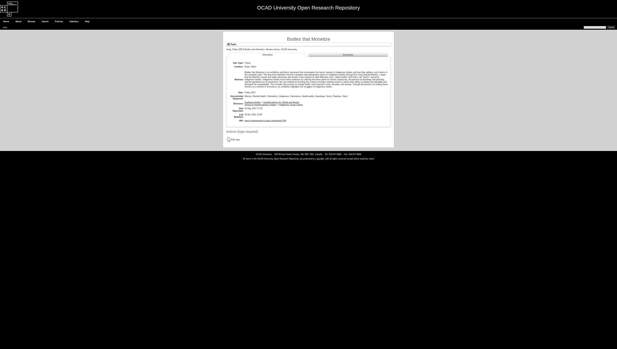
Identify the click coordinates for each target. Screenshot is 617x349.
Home (6, 21)
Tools (233, 44)
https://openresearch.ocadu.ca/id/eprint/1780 (265, 120)
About (18, 21)
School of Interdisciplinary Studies (260, 105)
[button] (228, 139)
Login (5, 27)
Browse (31, 21)
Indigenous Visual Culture (291, 105)
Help (87, 21)
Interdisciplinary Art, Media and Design (281, 102)
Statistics (74, 21)
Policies (59, 21)
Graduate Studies (253, 102)
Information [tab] (267, 55)
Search (45, 21)
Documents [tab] (348, 55)
